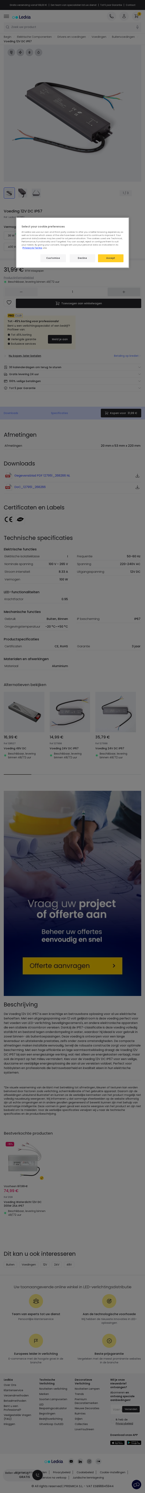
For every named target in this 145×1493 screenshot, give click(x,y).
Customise (53, 258)
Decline (82, 258)
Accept (110, 258)
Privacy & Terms (32, 247)
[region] (72, 242)
